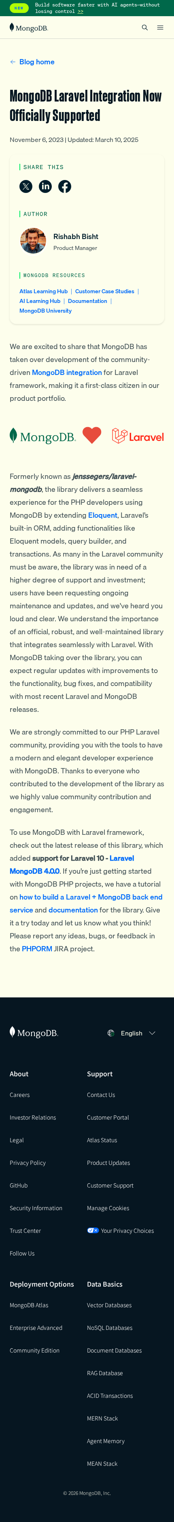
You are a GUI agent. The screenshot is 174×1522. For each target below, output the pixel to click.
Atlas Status (102, 1140)
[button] (139, 1033)
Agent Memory (106, 1441)
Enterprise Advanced (36, 1327)
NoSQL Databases (109, 1327)
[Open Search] (145, 27)
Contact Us (101, 1094)
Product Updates (108, 1162)
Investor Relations (33, 1117)
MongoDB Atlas (29, 1305)
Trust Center (25, 1230)
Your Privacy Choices (127, 1230)
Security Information (36, 1208)
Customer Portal (108, 1117)
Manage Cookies (108, 1208)
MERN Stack (102, 1418)
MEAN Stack (102, 1463)
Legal (17, 1140)
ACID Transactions (110, 1395)
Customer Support (110, 1185)
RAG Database (105, 1373)
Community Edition (34, 1350)
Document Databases (114, 1350)
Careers (20, 1094)
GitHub (19, 1185)
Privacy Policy (28, 1162)
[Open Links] (160, 27)
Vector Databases (109, 1305)
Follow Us (22, 1253)
